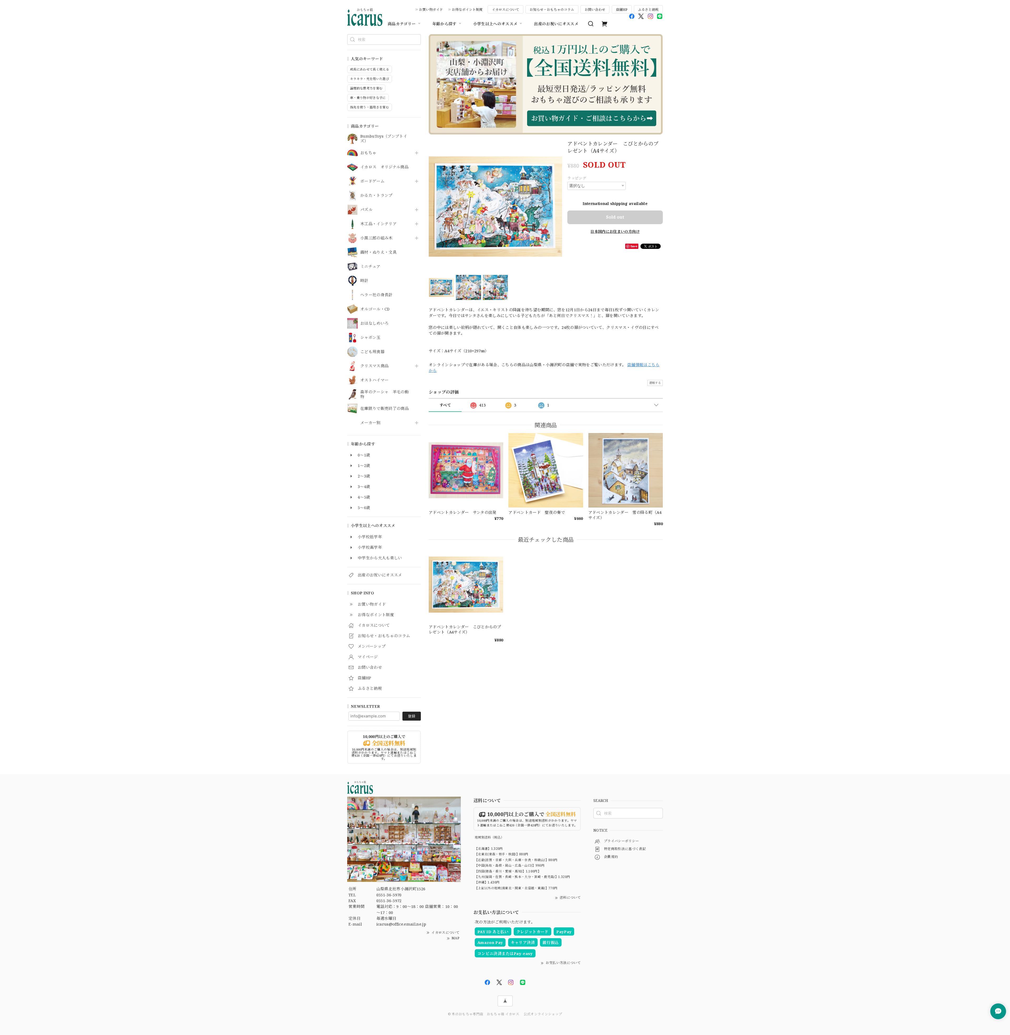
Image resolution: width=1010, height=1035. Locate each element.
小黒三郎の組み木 (376, 238)
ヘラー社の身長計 (376, 295)
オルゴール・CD (375, 309)
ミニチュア (370, 266)
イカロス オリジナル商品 (384, 167)
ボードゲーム (372, 181)
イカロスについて (505, 9)
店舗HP (622, 9)
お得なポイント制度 (467, 9)
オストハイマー (374, 380)
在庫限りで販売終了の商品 (384, 408)
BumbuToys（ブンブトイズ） (383, 138)
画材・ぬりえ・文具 (378, 252)
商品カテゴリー (402, 23)
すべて (445, 405)
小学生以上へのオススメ (495, 23)
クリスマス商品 (374, 366)
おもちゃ (368, 152)
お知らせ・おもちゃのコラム (552, 9)
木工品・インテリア (378, 224)
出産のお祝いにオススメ (556, 23)
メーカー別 (370, 422)
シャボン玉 (370, 337)
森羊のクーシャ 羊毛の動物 (384, 394)
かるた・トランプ (376, 195)
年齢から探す (444, 23)
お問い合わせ (595, 9)
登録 (411, 716)
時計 (364, 280)
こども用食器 (372, 351)
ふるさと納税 (648, 9)
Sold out (615, 217)
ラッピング (576, 177)
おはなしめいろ (374, 323)
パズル (366, 209)
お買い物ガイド (431, 9)
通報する (655, 383)
